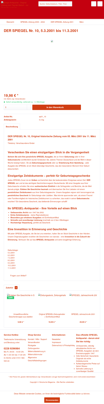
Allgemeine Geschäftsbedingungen (37, 359)
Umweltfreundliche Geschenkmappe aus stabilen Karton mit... (21, 315)
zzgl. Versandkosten (18, 99)
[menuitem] (55, 3)
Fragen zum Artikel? (18, 275)
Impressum (56, 342)
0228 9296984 (12, 348)
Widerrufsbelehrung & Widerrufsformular (36, 353)
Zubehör (11, 287)
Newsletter (56, 339)
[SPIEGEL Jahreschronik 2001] (83, 303)
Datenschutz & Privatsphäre (63, 345)
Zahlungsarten (34, 348)
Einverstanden (52, 400)
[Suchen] (69, 3)
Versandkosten (34, 342)
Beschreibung (12, 126)
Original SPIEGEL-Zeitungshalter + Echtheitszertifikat (52, 315)
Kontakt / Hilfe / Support (37, 339)
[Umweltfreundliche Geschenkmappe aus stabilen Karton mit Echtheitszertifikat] (20, 303)
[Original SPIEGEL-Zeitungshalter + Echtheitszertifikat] (52, 303)
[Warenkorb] (99, 3)
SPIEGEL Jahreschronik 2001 (83, 314)
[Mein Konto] (93, 3)
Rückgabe (32, 345)
